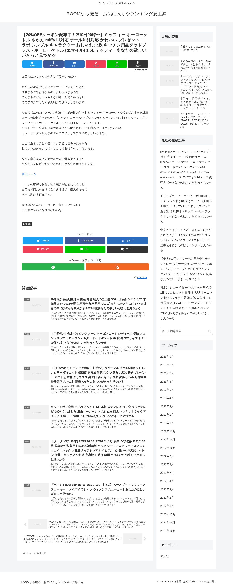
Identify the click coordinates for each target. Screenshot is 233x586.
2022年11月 (167, 439)
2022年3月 (167, 489)
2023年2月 (167, 414)
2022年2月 (167, 497)
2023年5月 (167, 389)
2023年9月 (167, 356)
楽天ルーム (29, 174)
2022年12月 (167, 431)
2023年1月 (167, 422)
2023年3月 (167, 406)
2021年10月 (167, 530)
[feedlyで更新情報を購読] (53, 266)
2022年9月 (167, 456)
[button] (209, 331)
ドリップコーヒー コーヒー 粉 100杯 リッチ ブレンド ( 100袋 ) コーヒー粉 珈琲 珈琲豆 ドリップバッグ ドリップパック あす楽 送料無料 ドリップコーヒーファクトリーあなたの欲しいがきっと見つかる (186, 208)
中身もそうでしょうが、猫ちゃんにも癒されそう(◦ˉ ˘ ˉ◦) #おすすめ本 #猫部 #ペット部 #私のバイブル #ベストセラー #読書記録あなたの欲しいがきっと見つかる (186, 240)
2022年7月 (167, 472)
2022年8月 (167, 464)
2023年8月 (167, 364)
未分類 (28, 224)
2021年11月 (167, 522)
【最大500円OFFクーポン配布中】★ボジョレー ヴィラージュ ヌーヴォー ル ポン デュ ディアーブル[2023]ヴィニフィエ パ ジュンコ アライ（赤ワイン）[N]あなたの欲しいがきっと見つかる (186, 269)
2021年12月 (167, 514)
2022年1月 (167, 505)
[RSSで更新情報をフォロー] (117, 266)
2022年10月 (167, 447)
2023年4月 (167, 398)
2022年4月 (167, 481)
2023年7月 (167, 373)
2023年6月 (167, 381)
